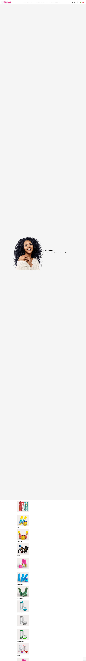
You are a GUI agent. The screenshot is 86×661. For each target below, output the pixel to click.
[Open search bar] (72, 2)
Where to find (37, 2)
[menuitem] (80, 2)
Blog (49, 2)
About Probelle (31, 2)
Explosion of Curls (19, 584)
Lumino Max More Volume (20, 612)
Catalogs (58, 2)
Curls (18, 527)
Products (25, 2)
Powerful (18, 555)
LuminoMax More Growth (20, 641)
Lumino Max (18, 655)
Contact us (53, 2)
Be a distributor (44, 2)
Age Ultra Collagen (19, 598)
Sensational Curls (19, 541)
